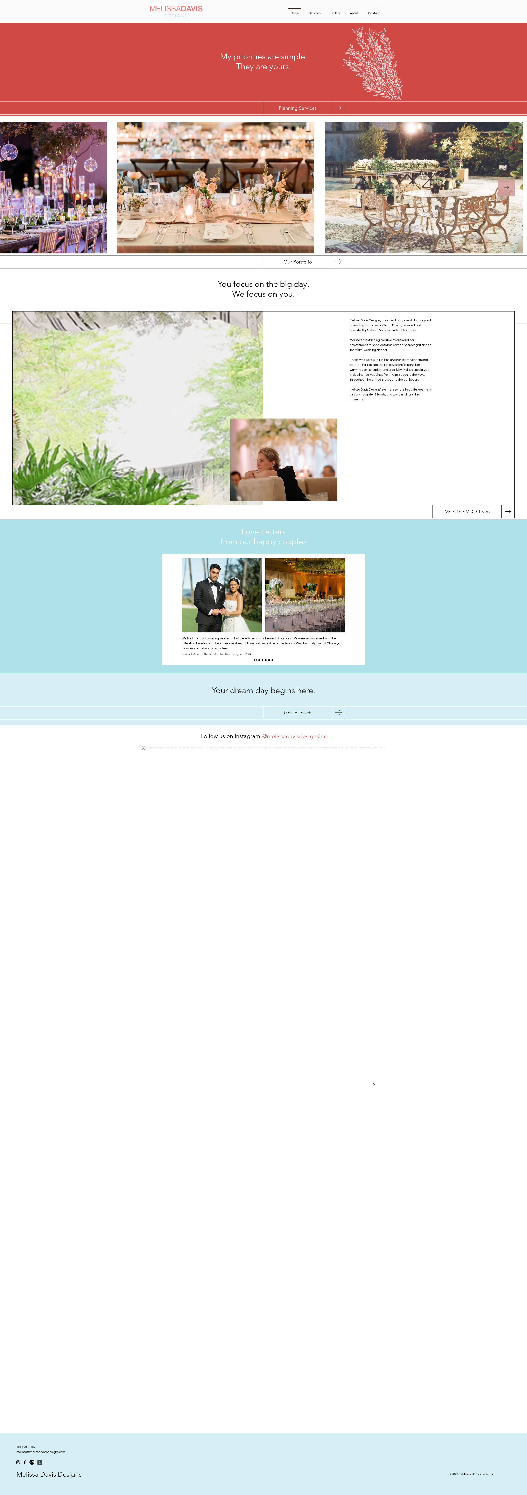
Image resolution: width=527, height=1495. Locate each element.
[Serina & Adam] (255, 660)
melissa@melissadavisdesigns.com (40, 1452)
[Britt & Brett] (266, 660)
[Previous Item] (20, 187)
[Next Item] (506, 187)
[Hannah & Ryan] (258, 660)
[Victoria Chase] (269, 660)
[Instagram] (18, 1462)
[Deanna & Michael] (262, 660)
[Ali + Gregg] (272, 660)
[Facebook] (24, 1462)
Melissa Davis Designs (49, 1474)
